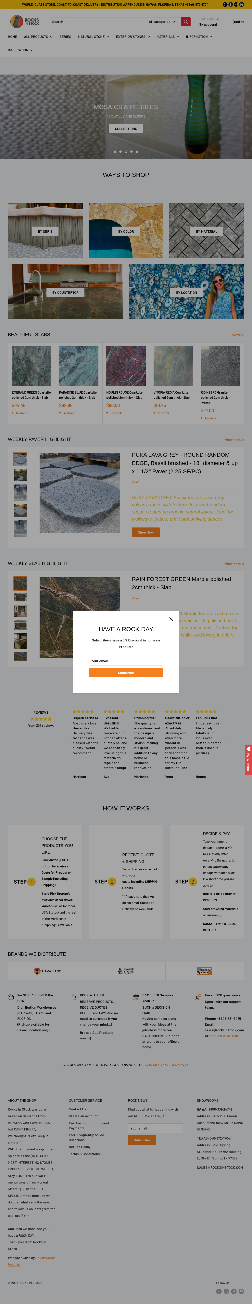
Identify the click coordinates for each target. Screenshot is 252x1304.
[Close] (171, 619)
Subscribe (126, 672)
